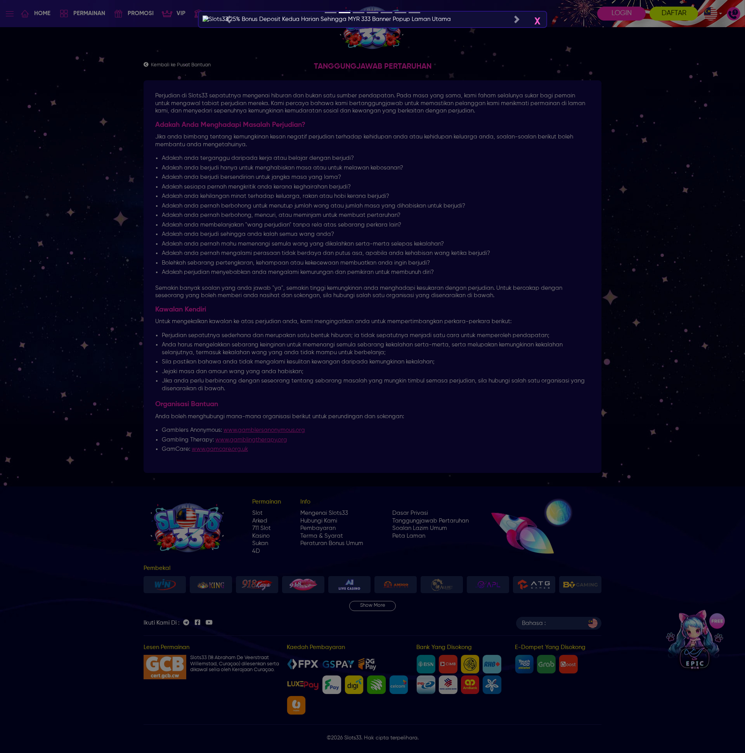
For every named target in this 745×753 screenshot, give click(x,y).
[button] (228, 19)
